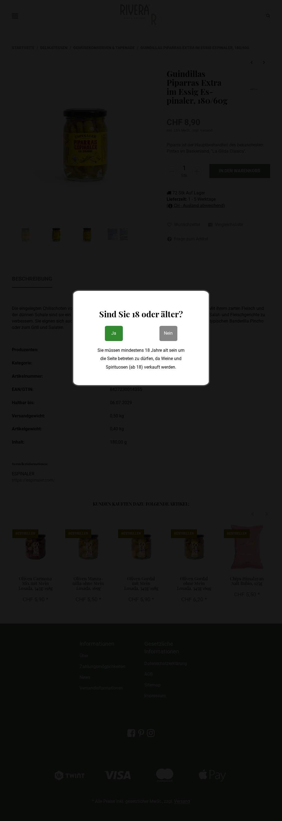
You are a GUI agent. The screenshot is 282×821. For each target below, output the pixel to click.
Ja (113, 333)
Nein (168, 333)
